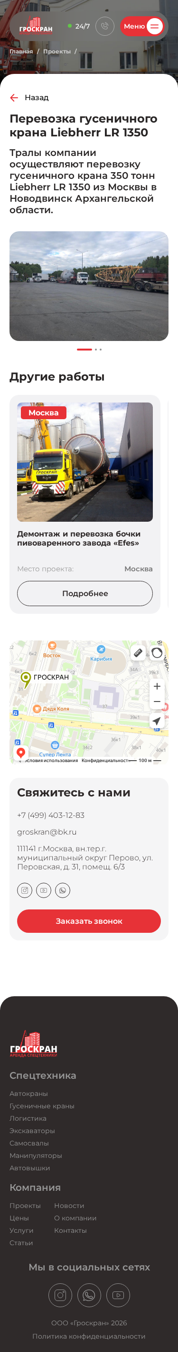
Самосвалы (29, 1143)
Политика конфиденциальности (89, 1336)
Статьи (21, 1242)
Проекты (57, 51)
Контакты (70, 1230)
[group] (89, 286)
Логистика (28, 1118)
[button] (84, 350)
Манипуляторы (35, 1155)
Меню (134, 26)
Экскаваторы (32, 1130)
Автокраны (28, 1093)
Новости (69, 1205)
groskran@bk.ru (47, 831)
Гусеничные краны (42, 1106)
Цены (19, 1218)
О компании (75, 1218)
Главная (21, 51)
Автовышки (29, 1168)
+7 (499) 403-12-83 (50, 815)
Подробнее (85, 593)
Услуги (21, 1230)
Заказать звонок (89, 921)
